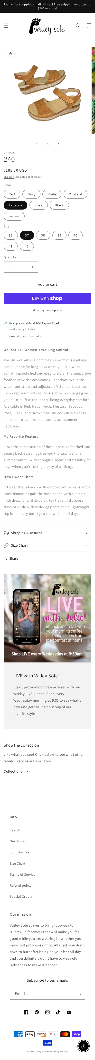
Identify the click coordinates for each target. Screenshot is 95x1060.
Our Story (17, 841)
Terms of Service (22, 874)
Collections (13, 771)
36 (11, 235)
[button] (6, 25)
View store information (27, 336)
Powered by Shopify (57, 1051)
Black (59, 205)
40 (75, 235)
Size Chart (18, 863)
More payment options (48, 310)
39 (59, 235)
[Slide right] (58, 143)
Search (15, 830)
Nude (52, 194)
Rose (39, 205)
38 (43, 235)
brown (14, 216)
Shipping (9, 176)
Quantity (10, 257)
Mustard (75, 194)
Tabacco (15, 205)
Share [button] (13, 558)
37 (27, 235)
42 (27, 246)
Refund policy (20, 885)
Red (12, 194)
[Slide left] (36, 143)
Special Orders (21, 896)
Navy (31, 194)
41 (10, 246)
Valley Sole (41, 1051)
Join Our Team (21, 852)
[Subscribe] (79, 994)
